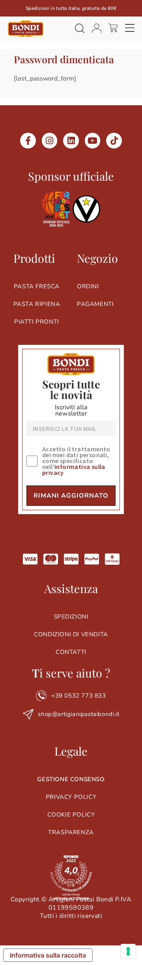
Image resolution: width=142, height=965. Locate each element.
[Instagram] (50, 140)
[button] (130, 28)
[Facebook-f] (28, 140)
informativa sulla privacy (73, 469)
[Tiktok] (114, 140)
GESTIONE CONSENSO (71, 779)
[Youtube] (93, 140)
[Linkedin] (71, 140)
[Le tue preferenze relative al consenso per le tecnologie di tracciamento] (128, 951)
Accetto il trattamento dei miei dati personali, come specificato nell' (76, 461)
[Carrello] (113, 28)
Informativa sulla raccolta (48, 955)
